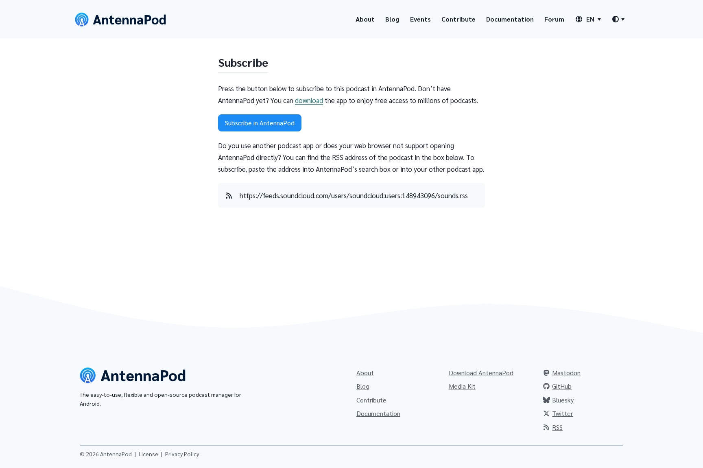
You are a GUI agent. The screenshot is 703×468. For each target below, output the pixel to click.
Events (420, 19)
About (365, 19)
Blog (392, 19)
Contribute (458, 19)
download (309, 100)
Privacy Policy (182, 453)
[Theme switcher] (618, 19)
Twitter (562, 413)
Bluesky (563, 400)
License (148, 453)
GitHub (562, 386)
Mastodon (566, 372)
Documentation (510, 19)
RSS (557, 427)
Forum (554, 19)
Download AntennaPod (481, 372)
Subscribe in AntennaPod (260, 122)
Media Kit (462, 386)
